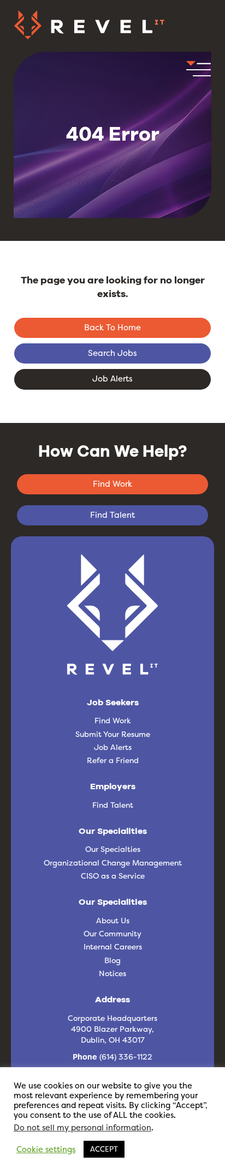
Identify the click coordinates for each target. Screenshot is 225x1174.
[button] (198, 72)
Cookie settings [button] (45, 1149)
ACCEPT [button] (104, 1149)
